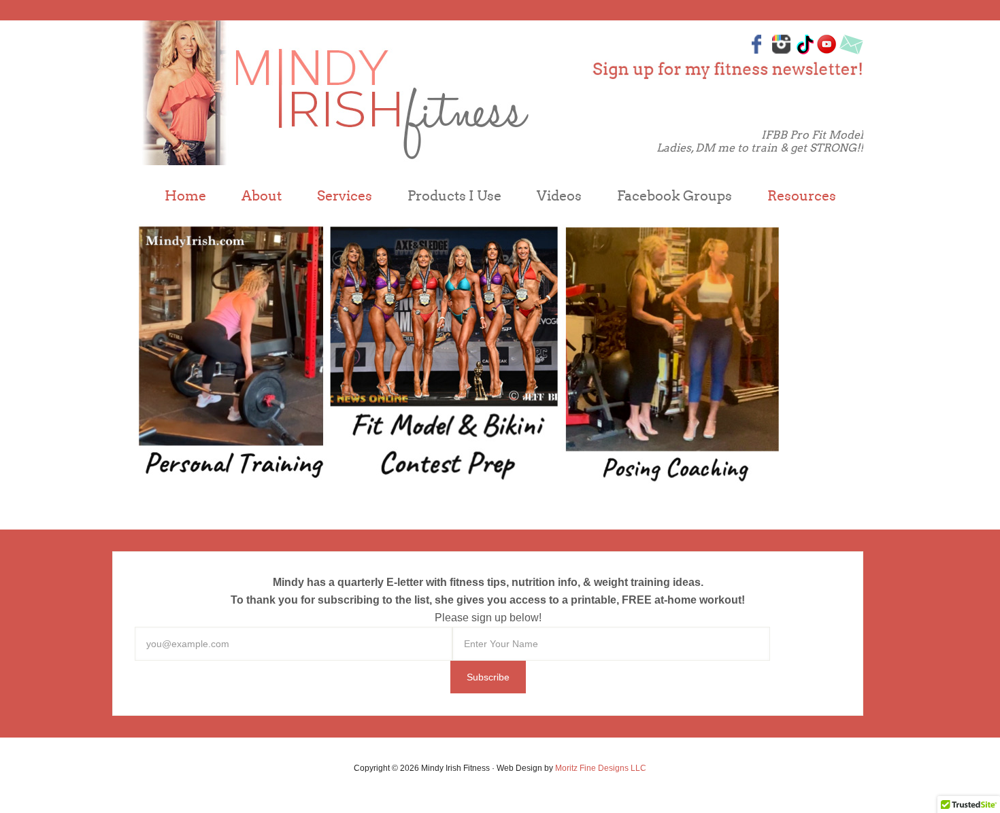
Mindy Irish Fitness (333, 92)
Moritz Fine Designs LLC (600, 768)
